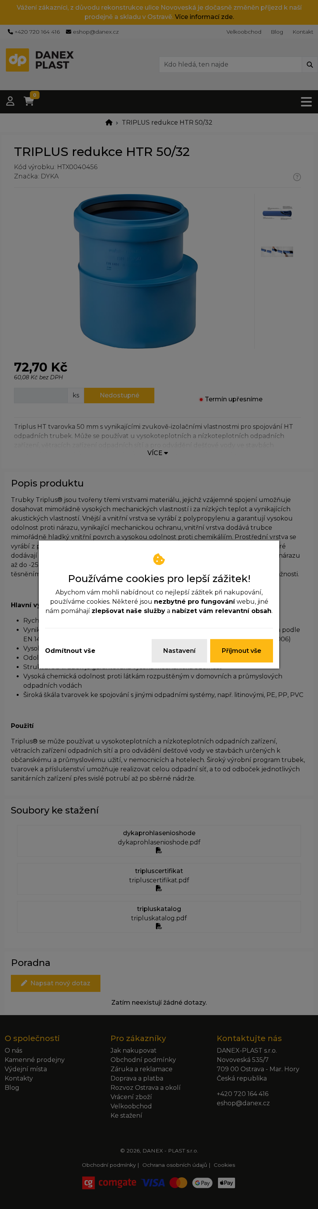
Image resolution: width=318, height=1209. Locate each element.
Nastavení (179, 650)
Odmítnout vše (70, 650)
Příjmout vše (241, 650)
